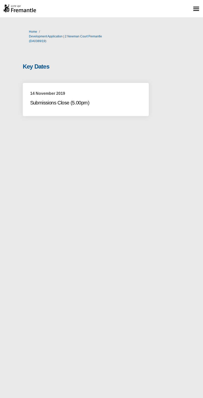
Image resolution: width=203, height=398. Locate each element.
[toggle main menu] (196, 8)
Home (33, 31)
